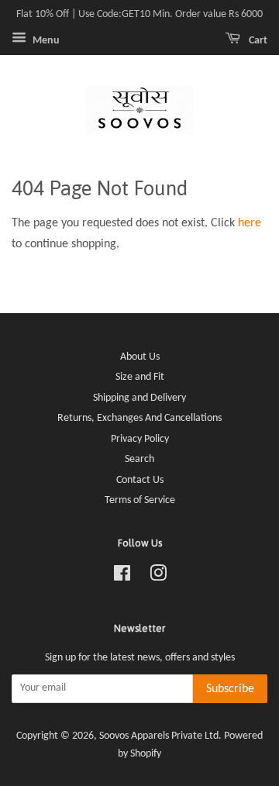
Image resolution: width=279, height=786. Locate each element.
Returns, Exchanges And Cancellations (139, 418)
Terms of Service (140, 500)
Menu (45, 41)
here (249, 223)
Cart (256, 41)
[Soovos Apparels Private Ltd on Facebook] (122, 577)
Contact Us (140, 480)
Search (139, 459)
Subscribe (230, 689)
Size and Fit (139, 377)
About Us (140, 357)
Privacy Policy (140, 439)
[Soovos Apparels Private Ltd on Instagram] (158, 577)
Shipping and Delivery (139, 398)
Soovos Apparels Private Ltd (159, 736)
